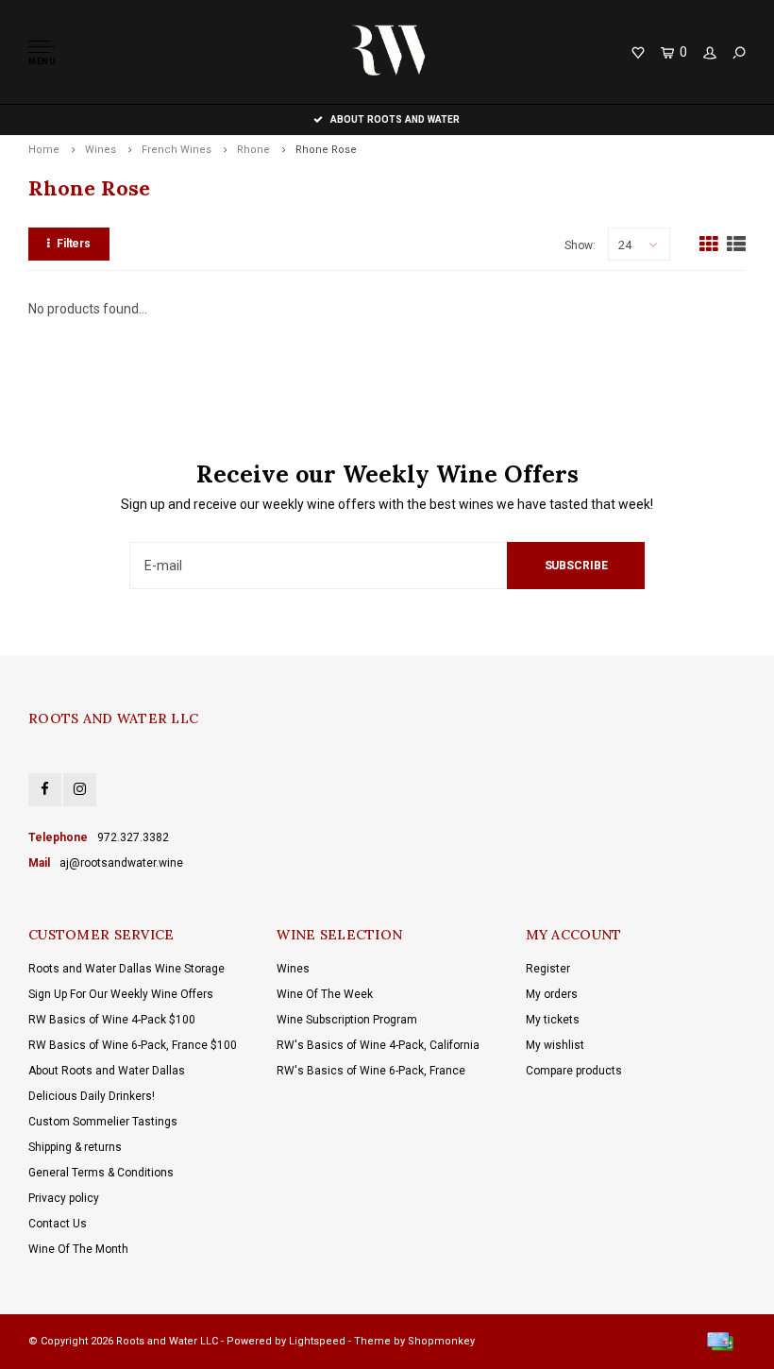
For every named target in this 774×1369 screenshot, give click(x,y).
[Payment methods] (720, 1342)
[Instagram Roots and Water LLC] (79, 789)
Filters (74, 243)
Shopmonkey (441, 1341)
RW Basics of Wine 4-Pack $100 (111, 1019)
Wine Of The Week (325, 994)
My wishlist (555, 1045)
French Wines (176, 150)
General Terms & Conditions (101, 1172)
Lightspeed (317, 1341)
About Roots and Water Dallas (106, 1070)
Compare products (574, 1070)
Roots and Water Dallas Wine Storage (126, 968)
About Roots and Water (395, 119)
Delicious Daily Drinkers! (91, 1096)
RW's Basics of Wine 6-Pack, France (371, 1070)
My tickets (553, 1019)
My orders (552, 994)
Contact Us (57, 1223)
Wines (100, 150)
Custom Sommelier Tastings (102, 1121)
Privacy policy (63, 1198)
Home (43, 150)
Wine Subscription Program (347, 1019)
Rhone (253, 150)
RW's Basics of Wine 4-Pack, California (378, 1045)
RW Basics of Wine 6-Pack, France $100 (132, 1045)
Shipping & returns (75, 1147)
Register (548, 968)
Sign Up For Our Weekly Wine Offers (120, 994)
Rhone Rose (326, 150)
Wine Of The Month (78, 1249)
